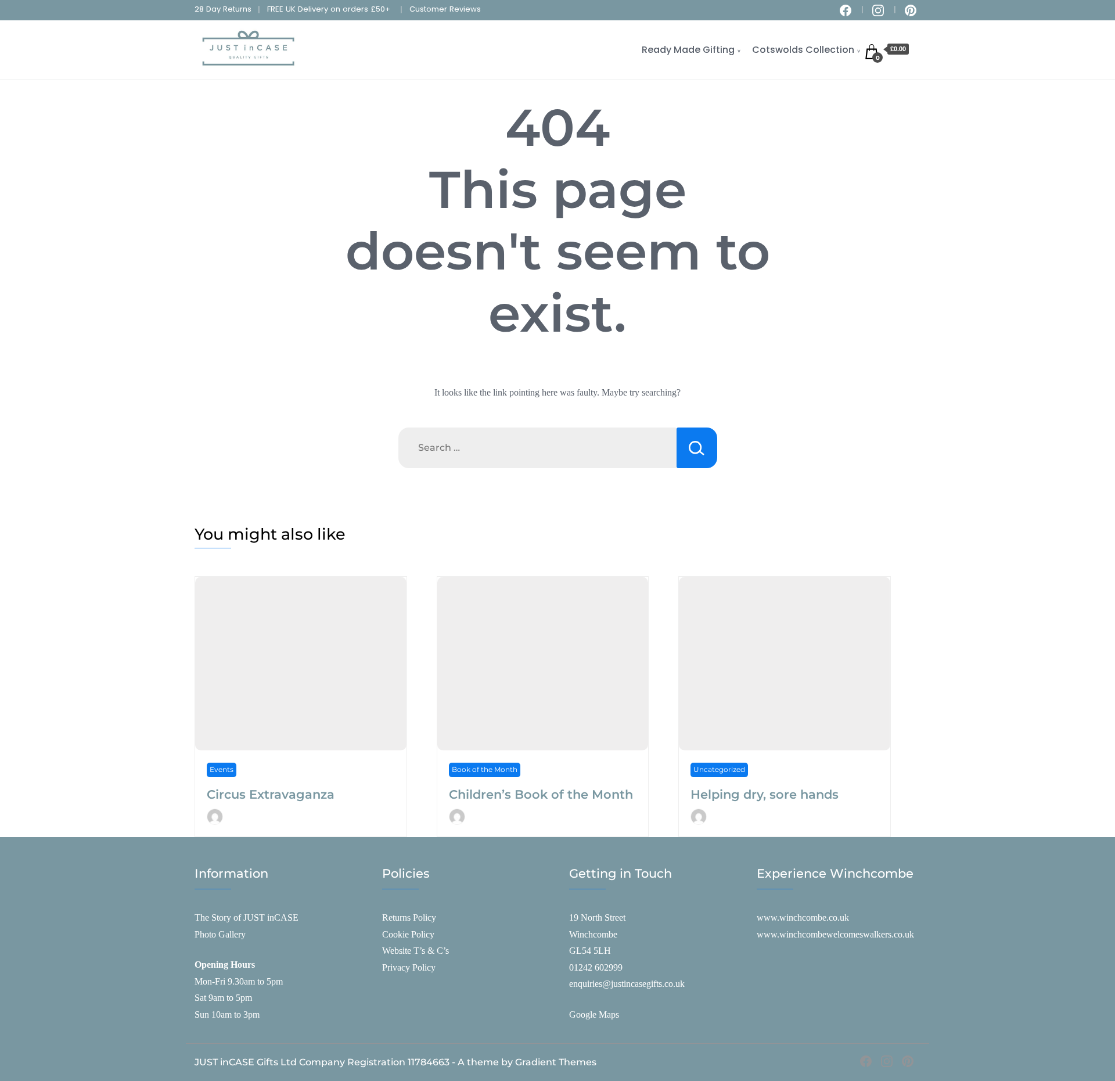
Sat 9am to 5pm (223, 998)
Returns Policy (409, 917)
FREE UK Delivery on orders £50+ (328, 9)
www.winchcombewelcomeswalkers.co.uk (835, 934)
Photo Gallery (220, 934)
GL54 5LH (590, 951)
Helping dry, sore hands (764, 794)
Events (221, 769)
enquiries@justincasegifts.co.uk (627, 984)
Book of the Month (484, 769)
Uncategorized (719, 769)
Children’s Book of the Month (541, 794)
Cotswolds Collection (803, 49)
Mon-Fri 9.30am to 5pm (239, 981)
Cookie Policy (408, 934)
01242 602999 (596, 967)
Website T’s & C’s (415, 951)
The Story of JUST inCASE (246, 917)
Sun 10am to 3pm (227, 1014)
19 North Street (597, 917)
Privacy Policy (409, 967)
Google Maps (594, 1014)
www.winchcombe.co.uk (803, 917)
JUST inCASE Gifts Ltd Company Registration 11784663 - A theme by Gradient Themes (395, 1062)
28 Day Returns (223, 9)
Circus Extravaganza (270, 794)
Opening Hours (225, 964)
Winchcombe (593, 934)
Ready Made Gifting (688, 49)
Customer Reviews (445, 9)
